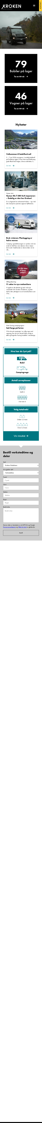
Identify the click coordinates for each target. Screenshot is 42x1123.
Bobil (22, 362)
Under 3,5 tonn (22, 419)
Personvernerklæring (9, 527)
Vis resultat (19, 436)
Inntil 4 (22, 392)
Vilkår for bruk (22, 527)
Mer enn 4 (22, 401)
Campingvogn (22, 372)
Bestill (21, 533)
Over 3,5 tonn (22, 428)
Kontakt (40, 5)
